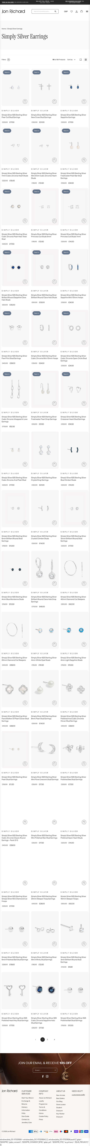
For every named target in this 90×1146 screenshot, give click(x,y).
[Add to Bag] (25, 101)
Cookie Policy (43, 1116)
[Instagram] (47, 1076)
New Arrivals (60, 1095)
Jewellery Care (27, 1122)
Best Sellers (60, 1098)
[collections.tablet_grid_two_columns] (80, 60)
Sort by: (70, 60)
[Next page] (54, 1039)
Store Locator (61, 1104)
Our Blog (59, 1101)
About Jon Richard (45, 1098)
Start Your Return (28, 1098)
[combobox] (43, 11)
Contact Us (25, 1119)
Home (4, 29)
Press (41, 1119)
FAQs (23, 1113)
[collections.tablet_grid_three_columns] (85, 60)
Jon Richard (11, 1131)
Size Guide (25, 1116)
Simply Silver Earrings (14, 29)
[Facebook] (42, 1076)
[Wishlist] (71, 11)
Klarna (41, 1113)
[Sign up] (55, 1070)
